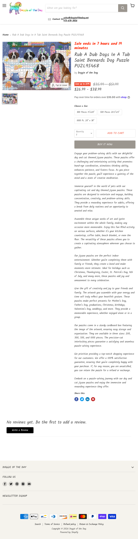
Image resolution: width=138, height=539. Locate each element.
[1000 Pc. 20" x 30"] (86, 125)
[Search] (122, 8)
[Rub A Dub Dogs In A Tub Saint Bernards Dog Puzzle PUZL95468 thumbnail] (9, 98)
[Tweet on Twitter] (82, 399)
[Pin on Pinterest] (93, 399)
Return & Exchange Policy (91, 524)
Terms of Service (52, 524)
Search (38, 524)
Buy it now (104, 144)
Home (6, 35)
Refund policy (69, 524)
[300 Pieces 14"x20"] (86, 116)
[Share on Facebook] (76, 399)
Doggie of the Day (88, 73)
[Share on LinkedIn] (87, 399)
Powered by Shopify (69, 532)
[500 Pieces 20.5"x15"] (110, 116)
